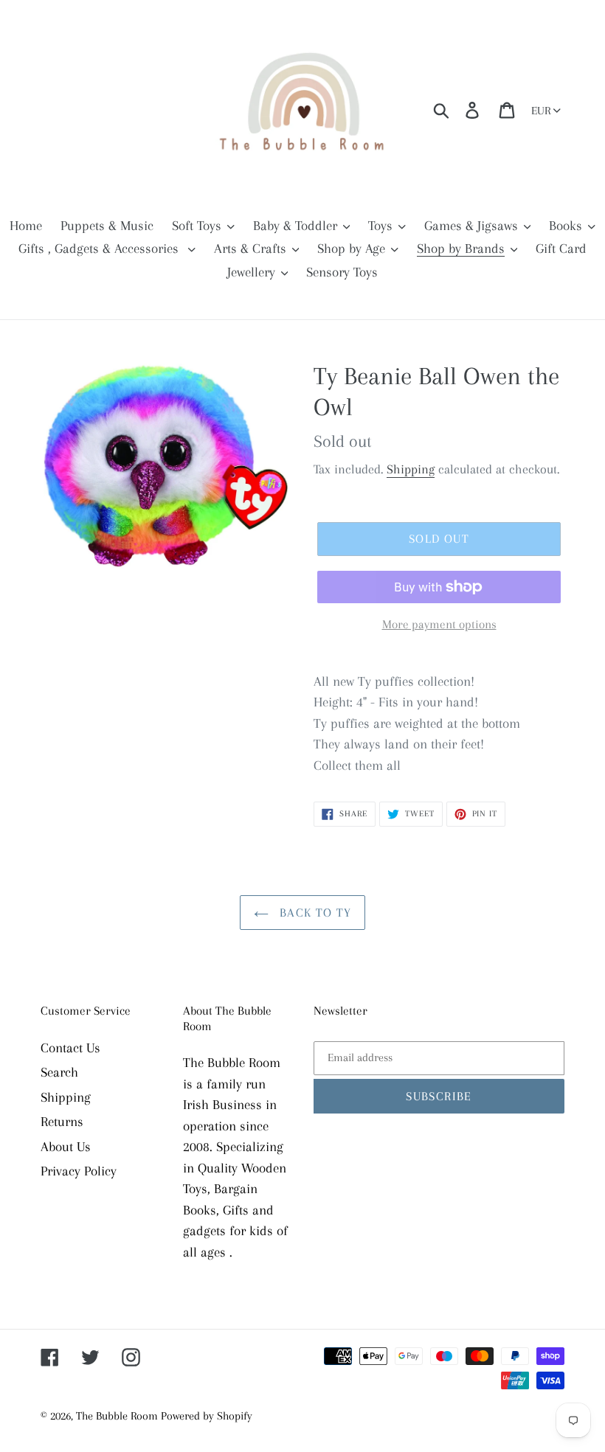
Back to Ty (314, 913)
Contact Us (70, 1048)
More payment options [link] (439, 624)
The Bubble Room (118, 1416)
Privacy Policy (79, 1171)
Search (59, 1072)
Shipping (411, 469)
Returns (62, 1121)
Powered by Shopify (206, 1416)
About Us (66, 1146)
